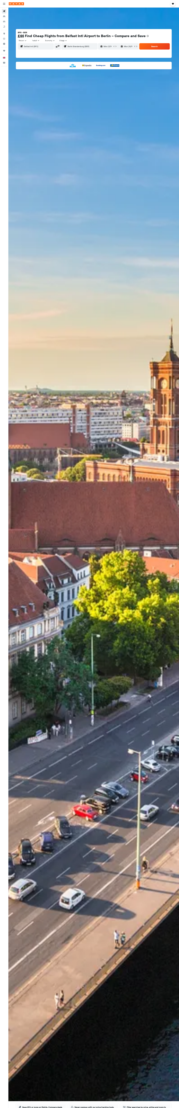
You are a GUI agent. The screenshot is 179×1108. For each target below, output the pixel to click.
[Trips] (4, 50)
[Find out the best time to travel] (4, 43)
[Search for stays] (4, 16)
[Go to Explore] (4, 33)
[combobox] (23, 40)
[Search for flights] (4, 11)
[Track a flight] (4, 38)
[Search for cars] (4, 21)
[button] (4, 3)
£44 (21, 36)
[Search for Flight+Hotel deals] (4, 26)
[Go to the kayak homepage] (16, 3)
